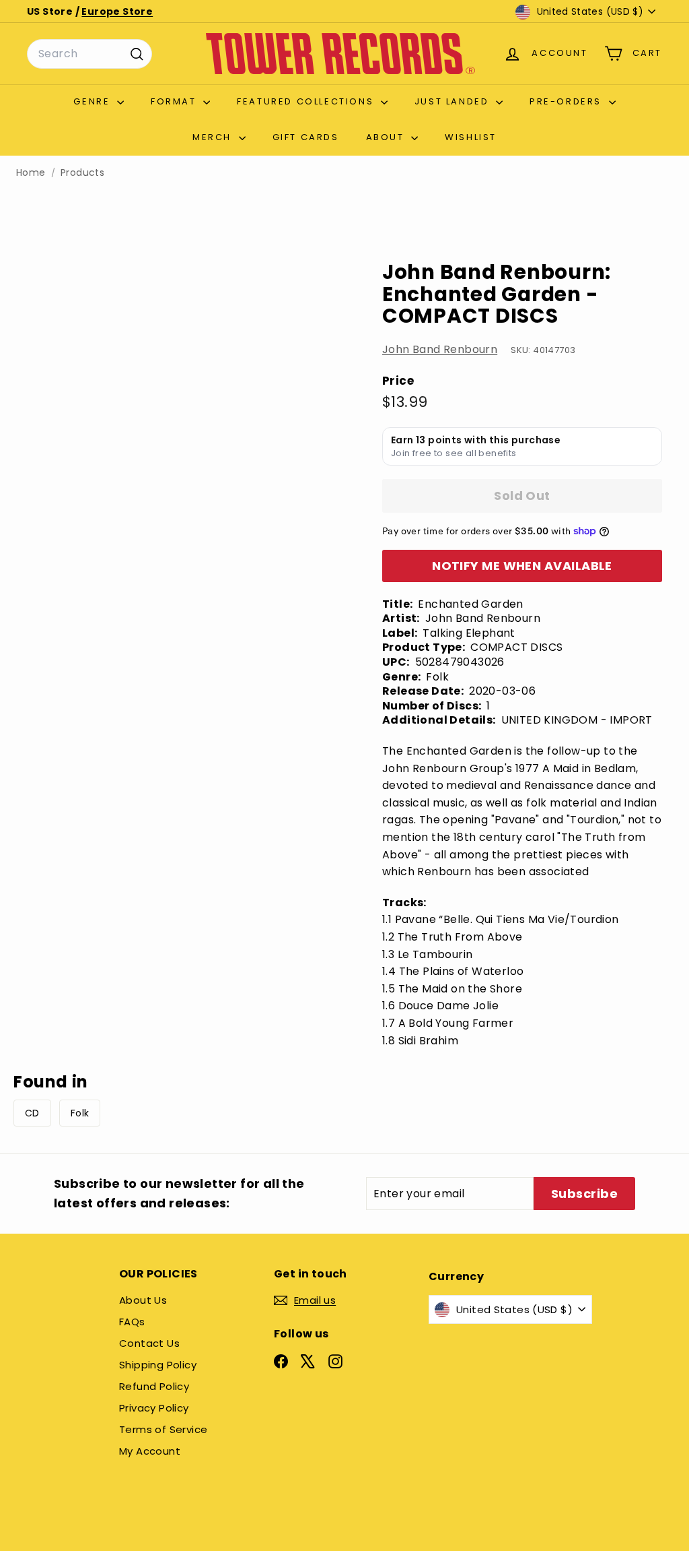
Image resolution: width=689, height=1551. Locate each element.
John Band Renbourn (439, 349)
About (387, 137)
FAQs (132, 1322)
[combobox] (89, 54)
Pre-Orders (568, 101)
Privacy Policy (154, 1408)
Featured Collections (307, 101)
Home (31, 172)
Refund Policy (154, 1386)
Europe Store (117, 11)
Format (175, 101)
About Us (143, 1300)
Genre (93, 101)
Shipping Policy (157, 1365)
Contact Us (149, 1343)
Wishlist (471, 137)
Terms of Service (163, 1429)
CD (32, 1113)
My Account (149, 1451)
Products (82, 172)
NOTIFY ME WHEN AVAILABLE (522, 565)
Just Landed (453, 101)
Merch (213, 137)
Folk (80, 1113)
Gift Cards (306, 137)
